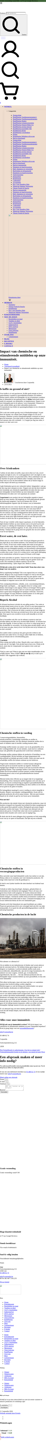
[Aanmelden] (10, 59)
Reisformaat (17, 179)
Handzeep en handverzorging (23, 173)
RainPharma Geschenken (21, 132)
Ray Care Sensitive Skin (21, 184)
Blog (6, 1323)
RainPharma (8, 1319)
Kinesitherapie (9, 1304)
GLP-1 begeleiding (10, 1310)
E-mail (2, 1082)
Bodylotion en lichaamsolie (22, 171)
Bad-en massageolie (19, 165)
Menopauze (8, 1316)
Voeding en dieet (10, 1308)
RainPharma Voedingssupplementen (25, 119)
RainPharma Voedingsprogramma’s (25, 117)
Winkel (6, 1372)
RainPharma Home (19, 131)
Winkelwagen (9, 1374)
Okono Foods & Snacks (21, 188)
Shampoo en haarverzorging (22, 167)
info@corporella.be (6, 1032)
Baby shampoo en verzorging (23, 169)
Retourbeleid (8, 1380)
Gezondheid (15, 366)
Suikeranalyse (9, 1312)
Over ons (7, 1321)
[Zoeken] (23, 70)
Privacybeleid (4, 1282)
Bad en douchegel (19, 138)
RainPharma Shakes (19, 121)
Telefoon (3, 1084)
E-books (7, 1329)
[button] (27, 299)
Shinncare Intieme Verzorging (23, 186)
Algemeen (7, 366)
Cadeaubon (17, 180)
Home (6, 1302)
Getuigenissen (9, 1325)
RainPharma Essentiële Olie (22, 129)
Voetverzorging (18, 175)
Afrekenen (7, 1376)
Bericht (2, 1090)
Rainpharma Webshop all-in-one (24, 136)
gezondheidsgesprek (27, 1028)
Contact (7, 1331)
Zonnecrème (17, 115)
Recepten (7, 1327)
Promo (15, 134)
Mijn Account (9, 1378)
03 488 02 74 (30, 1072)
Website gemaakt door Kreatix (10, 1413)
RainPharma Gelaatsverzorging (23, 123)
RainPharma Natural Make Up (23, 125)
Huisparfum (17, 177)
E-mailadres (4, 1405)
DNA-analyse (9, 1314)
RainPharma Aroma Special (22, 127)
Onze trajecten (9, 1318)
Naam (2, 1079)
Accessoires (17, 182)
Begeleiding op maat (11, 1306)
